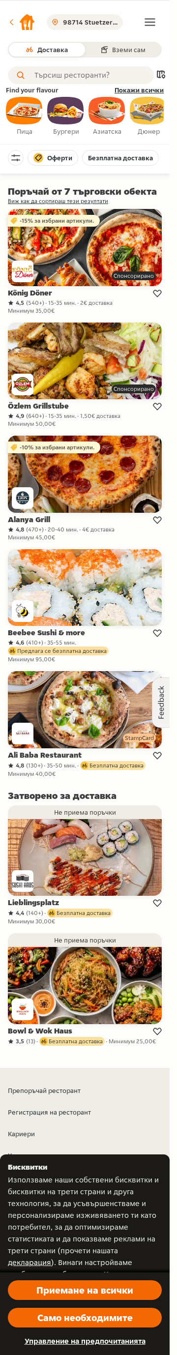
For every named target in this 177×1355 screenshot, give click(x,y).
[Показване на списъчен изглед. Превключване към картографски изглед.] (161, 75)
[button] (21, 22)
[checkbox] (24, 116)
